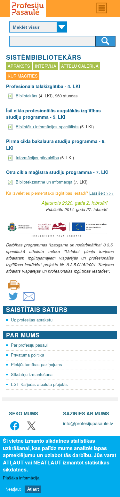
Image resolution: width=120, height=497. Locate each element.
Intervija (45, 66)
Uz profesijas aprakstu (31, 320)
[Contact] (29, 300)
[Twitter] (13, 300)
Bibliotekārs (26, 96)
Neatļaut (13, 489)
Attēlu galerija (80, 66)
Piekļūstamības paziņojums (36, 364)
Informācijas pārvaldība (37, 157)
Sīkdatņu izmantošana (31, 374)
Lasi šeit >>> (101, 193)
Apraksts (19, 66)
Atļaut (33, 489)
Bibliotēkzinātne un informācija (44, 182)
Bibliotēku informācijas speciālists (47, 127)
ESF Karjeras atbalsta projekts (39, 384)
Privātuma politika (27, 355)
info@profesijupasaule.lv (88, 423)
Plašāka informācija (21, 478)
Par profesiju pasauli (30, 345)
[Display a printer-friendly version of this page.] (14, 284)
